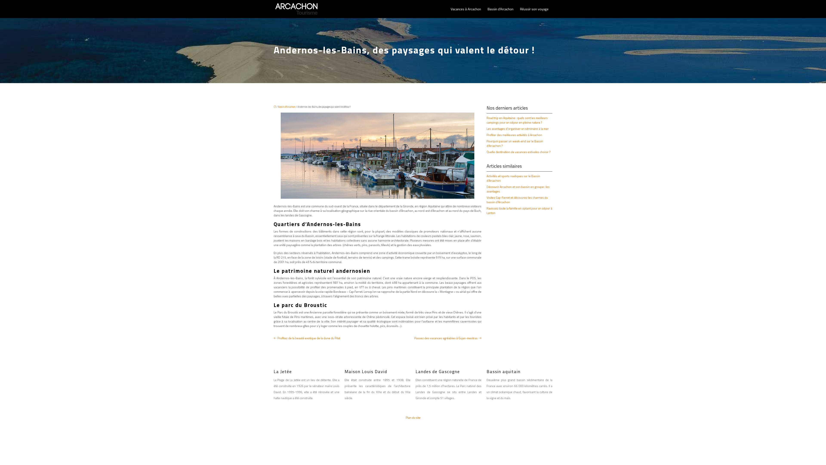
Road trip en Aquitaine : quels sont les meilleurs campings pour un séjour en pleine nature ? (517, 120)
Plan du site (413, 417)
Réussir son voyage (534, 9)
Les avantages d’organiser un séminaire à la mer (518, 128)
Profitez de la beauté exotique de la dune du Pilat (308, 338)
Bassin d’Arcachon (500, 9)
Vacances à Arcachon (466, 9)
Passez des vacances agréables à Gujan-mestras (446, 338)
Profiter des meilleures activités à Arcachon (514, 135)
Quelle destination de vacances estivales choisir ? (519, 152)
